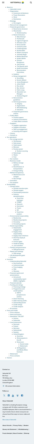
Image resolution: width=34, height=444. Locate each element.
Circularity (16, 222)
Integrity (19, 104)
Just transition (18, 245)
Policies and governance (18, 247)
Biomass (16, 147)
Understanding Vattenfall (18, 261)
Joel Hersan (21, 64)
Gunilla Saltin (21, 50)
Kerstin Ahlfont (21, 80)
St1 (18, 210)
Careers (9, 358)
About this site (6, 425)
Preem (19, 208)
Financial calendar (16, 283)
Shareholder (17, 31)
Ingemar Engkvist (22, 41)
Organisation (14, 11)
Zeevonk (19, 204)
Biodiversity (17, 218)
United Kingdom (18, 334)
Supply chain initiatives (20, 235)
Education (20, 109)
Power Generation (19, 15)
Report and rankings (16, 251)
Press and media (12, 310)
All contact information (12, 386)
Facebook (22, 395)
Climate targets (18, 190)
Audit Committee (22, 68)
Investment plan (18, 265)
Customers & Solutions (20, 13)
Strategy (13, 21)
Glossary (16, 271)
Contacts (13, 257)
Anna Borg (20, 78)
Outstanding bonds (19, 302)
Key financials (17, 263)
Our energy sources (16, 139)
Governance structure (20, 29)
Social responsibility (16, 226)
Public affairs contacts (20, 121)
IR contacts (13, 308)
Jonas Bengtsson (22, 82)
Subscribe (16, 320)
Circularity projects (19, 224)
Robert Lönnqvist (22, 52)
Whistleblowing (22, 107)
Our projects (14, 182)
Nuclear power (18, 149)
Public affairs (14, 115)
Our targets (17, 23)
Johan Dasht (21, 84)
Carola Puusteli (21, 46)
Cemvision (20, 206)
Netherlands (17, 330)
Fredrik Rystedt (22, 48)
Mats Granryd (21, 37)
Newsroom (20, 342)
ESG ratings (17, 253)
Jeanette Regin (22, 54)
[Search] (31, 2)
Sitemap (26, 433)
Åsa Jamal (20, 86)
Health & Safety (18, 243)
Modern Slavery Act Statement (15, 427)
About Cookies (17, 433)
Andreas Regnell (22, 96)
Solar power (17, 143)
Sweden (16, 332)
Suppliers (13, 123)
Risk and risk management (18, 25)
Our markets (14, 159)
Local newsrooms (15, 322)
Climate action (14, 186)
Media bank (23, 346)
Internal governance (19, 102)
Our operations (12, 137)
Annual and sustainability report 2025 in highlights (19, 279)
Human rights (17, 241)
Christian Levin (21, 42)
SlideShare (17, 395)
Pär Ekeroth (20, 39)
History (12, 133)
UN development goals (17, 255)
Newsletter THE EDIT (17, 316)
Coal (14, 157)
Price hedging (17, 267)
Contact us (13, 135)
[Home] (17, 2)
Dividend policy (22, 33)
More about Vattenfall (9, 419)
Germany (16, 328)
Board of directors (19, 35)
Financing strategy (19, 287)
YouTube (13, 395)
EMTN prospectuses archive (21, 295)
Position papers (18, 117)
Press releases (15, 312)
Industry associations (20, 119)
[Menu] (3, 2)
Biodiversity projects (20, 220)
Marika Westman (22, 56)
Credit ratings (17, 304)
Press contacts (15, 356)
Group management (19, 76)
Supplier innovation (19, 127)
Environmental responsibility (19, 216)
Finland (15, 326)
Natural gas (17, 153)
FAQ (14, 269)
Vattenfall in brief (15, 9)
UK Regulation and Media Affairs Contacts (22, 350)
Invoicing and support (20, 131)
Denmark (16, 324)
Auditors (16, 74)
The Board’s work (22, 66)
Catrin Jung (20, 90)
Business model (15, 161)
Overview (20, 336)
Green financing (18, 299)
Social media (24, 344)
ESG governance (18, 249)
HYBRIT (19, 202)
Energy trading (18, 170)
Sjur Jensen (21, 88)
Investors (10, 259)
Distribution (17, 19)
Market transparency (17, 172)
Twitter (4, 395)
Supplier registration (20, 125)
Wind (15, 17)
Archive (15, 318)
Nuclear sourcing (22, 151)
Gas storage (17, 178)
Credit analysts (18, 306)
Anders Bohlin (21, 58)
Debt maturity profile (20, 300)
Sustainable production (20, 192)
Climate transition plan (20, 188)
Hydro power (17, 145)
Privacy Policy (17, 425)
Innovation (13, 180)
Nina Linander (21, 44)
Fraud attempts (7, 433)
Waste (15, 155)
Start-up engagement (20, 129)
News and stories (15, 314)
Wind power (17, 141)
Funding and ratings (16, 285)
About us (10, 7)
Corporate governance (17, 27)
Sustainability (11, 184)
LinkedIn (9, 395)
